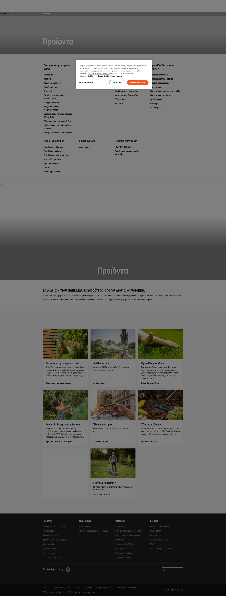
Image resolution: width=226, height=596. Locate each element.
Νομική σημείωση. (117, 76)
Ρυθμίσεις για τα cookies (86, 82)
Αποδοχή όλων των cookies (137, 82)
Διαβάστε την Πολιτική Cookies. (99, 76)
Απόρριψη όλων (117, 82)
